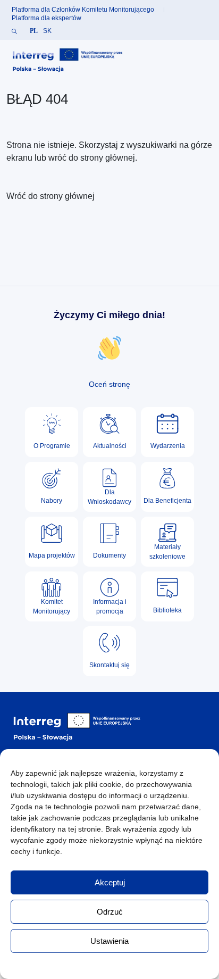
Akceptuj (110, 882)
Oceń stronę (109, 384)
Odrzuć (110, 911)
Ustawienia (109, 940)
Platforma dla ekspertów (46, 18)
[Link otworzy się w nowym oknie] (67, 60)
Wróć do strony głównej (50, 196)
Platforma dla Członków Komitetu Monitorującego (83, 9)
